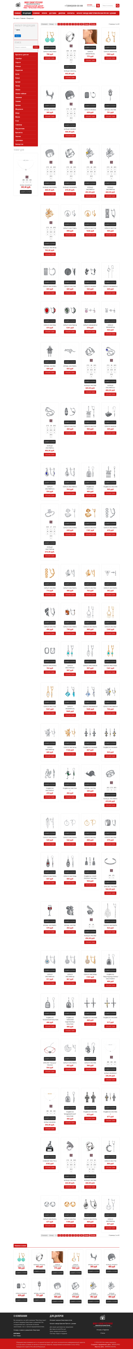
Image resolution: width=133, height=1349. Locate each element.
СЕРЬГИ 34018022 (90, 110)
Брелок (18, 105)
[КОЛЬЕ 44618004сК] (26, 165)
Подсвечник (20, 129)
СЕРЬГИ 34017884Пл (70, 1063)
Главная (22, 18)
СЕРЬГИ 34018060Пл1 (110, 286)
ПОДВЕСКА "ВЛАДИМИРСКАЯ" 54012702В (70, 1114)
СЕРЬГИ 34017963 (110, 627)
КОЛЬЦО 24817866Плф (111, 1294)
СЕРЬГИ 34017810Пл (70, 837)
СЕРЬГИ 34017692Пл (110, 925)
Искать (36, 47)
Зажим (18, 101)
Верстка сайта (99, 1346)
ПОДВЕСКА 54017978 (110, 487)
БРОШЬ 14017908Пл (49, 925)
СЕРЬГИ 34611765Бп (49, 51)
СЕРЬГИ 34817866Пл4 (110, 706)
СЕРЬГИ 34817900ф (70, 876)
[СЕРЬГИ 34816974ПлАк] (57, 1257)
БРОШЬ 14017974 (49, 110)
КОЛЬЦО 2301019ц (70, 71)
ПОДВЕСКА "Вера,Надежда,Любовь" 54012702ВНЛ (110, 977)
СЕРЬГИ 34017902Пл (70, 588)
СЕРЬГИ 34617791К (50, 706)
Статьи (103, 1333)
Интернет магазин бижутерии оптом (61, 1320)
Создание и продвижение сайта (101, 1344)
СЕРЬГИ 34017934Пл (110, 588)
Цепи (17, 74)
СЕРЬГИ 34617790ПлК (90, 665)
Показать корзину (98, 5)
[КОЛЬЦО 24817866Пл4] (93, 1285)
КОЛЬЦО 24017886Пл (110, 798)
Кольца (18, 66)
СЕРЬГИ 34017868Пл (110, 527)
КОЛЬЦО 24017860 (90, 935)
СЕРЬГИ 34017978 (90, 426)
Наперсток (19, 144)
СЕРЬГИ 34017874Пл (90, 1219)
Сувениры (19, 140)
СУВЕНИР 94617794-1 (50, 1161)
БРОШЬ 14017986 (110, 110)
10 (81, 24)
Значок (18, 136)
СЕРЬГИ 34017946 (70, 286)
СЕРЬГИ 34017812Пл (49, 1219)
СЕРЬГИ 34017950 (110, 837)
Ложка (17, 90)
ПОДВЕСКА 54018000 (90, 747)
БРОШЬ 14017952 (90, 788)
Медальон (19, 109)
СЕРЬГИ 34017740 (110, 228)
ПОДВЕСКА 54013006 (90, 1017)
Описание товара (49, 58)
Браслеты (19, 132)
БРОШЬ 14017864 (49, 366)
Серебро (18, 58)
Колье (17, 78)
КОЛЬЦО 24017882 (90, 1180)
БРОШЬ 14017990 (70, 925)
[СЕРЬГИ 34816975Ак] (75, 1257)
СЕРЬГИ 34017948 (50, 627)
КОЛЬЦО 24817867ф (49, 247)
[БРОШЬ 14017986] (39, 1285)
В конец (93, 24)
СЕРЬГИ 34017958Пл (70, 627)
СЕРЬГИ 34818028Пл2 (90, 325)
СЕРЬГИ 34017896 (90, 1063)
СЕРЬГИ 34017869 (50, 588)
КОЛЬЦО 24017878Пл (50, 187)
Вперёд (86, 24)
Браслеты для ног (22, 55)
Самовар (18, 125)
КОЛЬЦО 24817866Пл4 (94, 1294)
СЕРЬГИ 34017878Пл (49, 286)
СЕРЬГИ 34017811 (90, 837)
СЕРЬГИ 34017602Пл (49, 837)
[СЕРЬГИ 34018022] (21, 1285)
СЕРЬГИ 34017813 (70, 1219)
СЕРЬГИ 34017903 (90, 588)
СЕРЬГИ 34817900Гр (49, 876)
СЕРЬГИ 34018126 (110, 426)
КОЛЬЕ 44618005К (50, 1122)
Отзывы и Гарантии (103, 1330)
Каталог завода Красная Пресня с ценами (63, 1323)
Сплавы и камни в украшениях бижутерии (27, 1330)
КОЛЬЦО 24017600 (70, 1180)
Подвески (19, 70)
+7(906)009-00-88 (74, 5)
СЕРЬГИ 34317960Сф (70, 325)
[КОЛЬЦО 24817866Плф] (112, 1285)
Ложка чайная (20, 94)
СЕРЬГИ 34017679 (90, 527)
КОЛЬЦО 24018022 (70, 129)
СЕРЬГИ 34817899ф (90, 974)
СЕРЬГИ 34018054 (90, 286)
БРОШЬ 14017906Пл (69, 366)
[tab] (26, 30)
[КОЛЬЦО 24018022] (112, 1257)
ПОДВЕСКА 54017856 (90, 1112)
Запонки (18, 97)
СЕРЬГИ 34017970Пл (49, 665)
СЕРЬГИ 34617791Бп (110, 665)
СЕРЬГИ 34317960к (50, 325)
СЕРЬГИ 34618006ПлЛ (90, 706)
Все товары (17, 1335)
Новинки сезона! (20, 1246)
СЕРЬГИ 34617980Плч (70, 487)
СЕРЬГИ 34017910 (70, 426)
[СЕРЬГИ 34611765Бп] (21, 1257)
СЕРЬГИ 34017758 (110, 1161)
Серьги (18, 62)
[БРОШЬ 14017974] (93, 1257)
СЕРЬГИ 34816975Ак (110, 51)
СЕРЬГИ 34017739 (90, 228)
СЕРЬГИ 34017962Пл (90, 627)
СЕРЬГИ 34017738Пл (70, 228)
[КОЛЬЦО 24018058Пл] (75, 1285)
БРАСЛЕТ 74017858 (110, 886)
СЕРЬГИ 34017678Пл (70, 527)
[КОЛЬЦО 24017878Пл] (57, 1285)
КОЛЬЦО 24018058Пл (70, 187)
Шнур (17, 113)
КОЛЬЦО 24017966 (90, 385)
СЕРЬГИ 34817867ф (70, 747)
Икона (17, 117)
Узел (17, 121)
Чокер (17, 86)
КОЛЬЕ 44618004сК (26, 185)
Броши (17, 82)
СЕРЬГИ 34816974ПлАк (57, 1265)
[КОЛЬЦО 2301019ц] (39, 1257)
